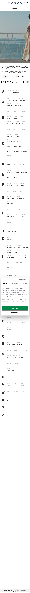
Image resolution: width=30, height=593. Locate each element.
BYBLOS (24, 123)
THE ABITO (9, 365)
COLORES (16, 151)
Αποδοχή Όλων (15, 308)
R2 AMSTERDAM (11, 344)
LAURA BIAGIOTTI (19, 252)
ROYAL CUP (20, 344)
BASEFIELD (16, 113)
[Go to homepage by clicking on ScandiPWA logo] (15, 2)
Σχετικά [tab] (25, 283)
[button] (4, 2)
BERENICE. (24, 113)
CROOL (9, 156)
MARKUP (17, 275)
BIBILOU (15, 118)
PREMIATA (9, 329)
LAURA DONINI (10, 257)
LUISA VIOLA (10, 262)
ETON (15, 177)
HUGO (23, 216)
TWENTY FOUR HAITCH (12, 370)
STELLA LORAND (23, 357)
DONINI (15, 164)
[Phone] (25, 2)
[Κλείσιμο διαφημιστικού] (27, 279)
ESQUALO (9, 177)
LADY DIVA (9, 252)
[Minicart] (28, 2)
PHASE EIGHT (25, 324)
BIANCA (9, 118)
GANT (8, 193)
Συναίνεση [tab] (5, 283)
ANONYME (9, 105)
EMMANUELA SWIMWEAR (22, 172)
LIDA (18, 257)
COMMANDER (24, 151)
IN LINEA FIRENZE (11, 224)
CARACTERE (25, 131)
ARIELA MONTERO (19, 105)
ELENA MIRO (10, 172)
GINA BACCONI (20, 198)
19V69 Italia (16, 92)
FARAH (16, 185)
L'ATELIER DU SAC (11, 247)
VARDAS (9, 385)
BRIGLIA (18, 123)
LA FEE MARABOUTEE (23, 247)
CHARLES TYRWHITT (12, 146)
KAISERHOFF (10, 239)
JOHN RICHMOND (11, 231)
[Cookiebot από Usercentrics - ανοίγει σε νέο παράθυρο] (19, 280)
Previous (2, 590)
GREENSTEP (10, 203)
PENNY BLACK (10, 319)
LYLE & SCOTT (10, 267)
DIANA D (9, 164)
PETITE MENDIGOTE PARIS (13, 324)
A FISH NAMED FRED (12, 100)
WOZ (23, 393)
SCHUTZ (9, 352)
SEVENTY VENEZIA (18, 352)
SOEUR (8, 357)
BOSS (21, 118)
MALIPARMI (10, 275)
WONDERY (16, 393)
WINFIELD (9, 393)
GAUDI (14, 193)
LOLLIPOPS (25, 257)
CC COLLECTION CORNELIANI (14, 141)
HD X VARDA (22, 211)
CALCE (8, 131)
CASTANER (17, 136)
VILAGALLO (22, 385)
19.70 (8, 92)
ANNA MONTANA (23, 100)
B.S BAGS (9, 113)
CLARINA (9, 151)
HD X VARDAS (10, 216)
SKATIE (26, 352)
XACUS (8, 400)
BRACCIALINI (10, 123)
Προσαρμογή (14, 312)
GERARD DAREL (22, 193)
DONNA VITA (22, 164)
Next (28, 590)
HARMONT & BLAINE (12, 211)
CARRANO (9, 136)
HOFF (17, 216)
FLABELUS (22, 185)
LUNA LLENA (19, 262)
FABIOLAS (9, 185)
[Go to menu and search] (2, 2)
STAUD (14, 357)
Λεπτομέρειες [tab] (15, 283)
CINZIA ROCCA (22, 146)
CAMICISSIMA (16, 131)
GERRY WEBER (10, 198)
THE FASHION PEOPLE (20, 365)
